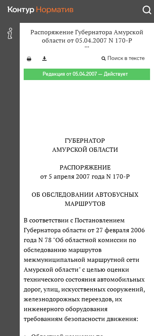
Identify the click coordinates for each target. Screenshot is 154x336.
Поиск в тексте (126, 58)
